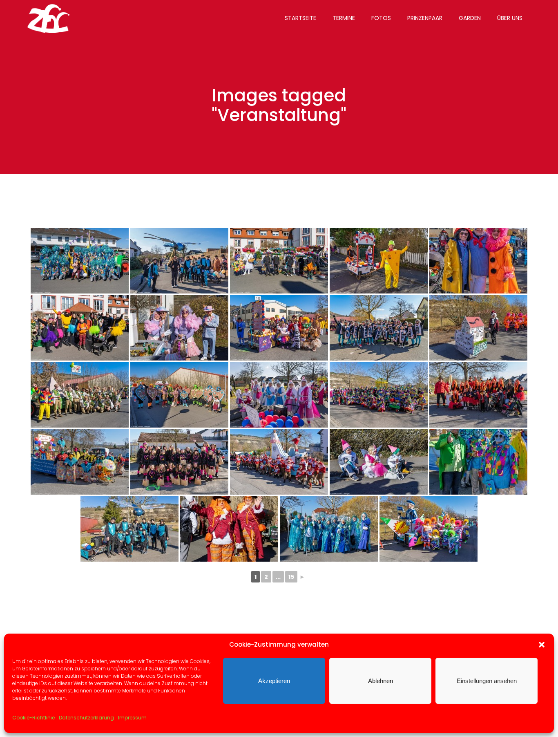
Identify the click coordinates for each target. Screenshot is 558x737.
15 (291, 577)
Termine (344, 18)
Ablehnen (380, 680)
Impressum (132, 717)
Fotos (381, 18)
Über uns (509, 18)
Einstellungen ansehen (487, 680)
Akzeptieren (274, 680)
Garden (470, 18)
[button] (542, 645)
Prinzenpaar (424, 18)
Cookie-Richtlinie (33, 717)
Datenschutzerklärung (86, 717)
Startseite (300, 18)
